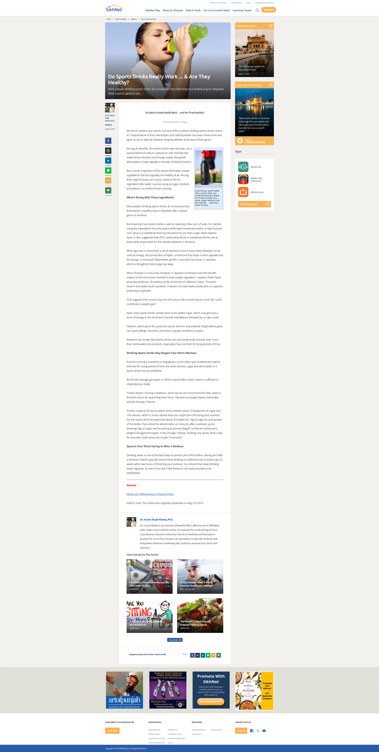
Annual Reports (198, 730)
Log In (170, 742)
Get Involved (216, 730)
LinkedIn (108, 165)
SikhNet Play (152, 10)
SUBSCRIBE (112, 730)
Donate (269, 9)
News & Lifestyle (173, 10)
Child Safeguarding (156, 742)
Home (109, 19)
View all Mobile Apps (248, 204)
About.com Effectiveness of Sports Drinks (150, 494)
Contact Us (172, 730)
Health (163, 654)
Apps (248, 2)
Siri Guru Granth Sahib (217, 10)
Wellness (134, 19)
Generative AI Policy (156, 738)
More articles (173, 640)
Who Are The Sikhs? (218, 2)
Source (108, 125)
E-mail (108, 185)
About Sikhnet (154, 730)
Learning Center (242, 10)
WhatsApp (108, 175)
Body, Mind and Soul (148, 19)
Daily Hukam (236, 2)
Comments (108, 195)
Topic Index (196, 734)
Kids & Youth (193, 10)
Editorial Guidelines (176, 738)
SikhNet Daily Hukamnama (256, 179)
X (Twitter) (108, 155)
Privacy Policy (154, 734)
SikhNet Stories (257, 192)
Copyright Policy (175, 734)
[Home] (114, 10)
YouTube (264, 730)
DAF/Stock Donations (264, 2)
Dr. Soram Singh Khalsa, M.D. (156, 519)
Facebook (108, 145)
